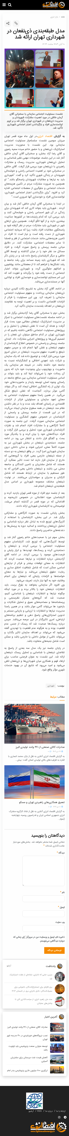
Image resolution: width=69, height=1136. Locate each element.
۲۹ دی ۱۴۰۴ (57, 751)
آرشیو (9, 965)
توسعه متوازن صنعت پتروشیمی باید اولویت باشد (28, 1048)
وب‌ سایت (59, 922)
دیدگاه (60, 853)
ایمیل (61, 907)
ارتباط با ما (60, 1111)
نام (62, 892)
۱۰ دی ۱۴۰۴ (57, 807)
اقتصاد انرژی (45, 136)
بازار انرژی (54, 16)
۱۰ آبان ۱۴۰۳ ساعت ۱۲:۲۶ (53, 44)
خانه (63, 16)
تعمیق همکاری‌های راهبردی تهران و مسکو (41, 802)
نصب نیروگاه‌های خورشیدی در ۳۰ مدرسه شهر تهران (27, 1037)
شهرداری (50, 685)
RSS (39, 1111)
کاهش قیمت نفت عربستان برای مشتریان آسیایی (29, 1059)
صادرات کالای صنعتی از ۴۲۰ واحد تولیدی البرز (40, 747)
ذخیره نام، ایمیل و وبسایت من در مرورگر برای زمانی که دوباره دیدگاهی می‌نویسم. (38, 938)
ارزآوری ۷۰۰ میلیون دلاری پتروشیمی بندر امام (27, 1070)
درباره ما (49, 1111)
